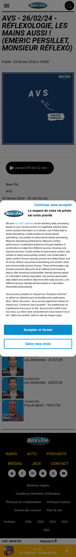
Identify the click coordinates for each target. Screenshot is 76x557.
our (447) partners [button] (24, 223)
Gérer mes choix (38, 343)
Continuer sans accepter (53, 204)
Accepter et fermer (38, 329)
